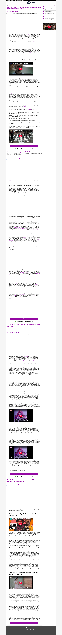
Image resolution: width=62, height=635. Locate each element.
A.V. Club (10, 0)
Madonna (13, 332)
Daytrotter (19, 0)
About (17, 627)
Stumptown (29, 109)
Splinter (16, 0)
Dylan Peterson (10, 10)
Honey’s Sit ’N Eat (12, 59)
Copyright (36, 627)
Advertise (24, 627)
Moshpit (22, 0)
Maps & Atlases (27, 34)
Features (10, 11)
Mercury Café (11, 93)
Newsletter (28, 627)
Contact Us (44, 627)
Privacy (40, 627)
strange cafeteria (21, 87)
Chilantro (29, 52)
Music (7, 11)
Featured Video (46, 22)
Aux (7, 484)
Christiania (36, 78)
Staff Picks (13, 484)
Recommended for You (47, 6)
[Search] (7, 5)
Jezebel (13, 0)
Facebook (32, 627)
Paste (7, 0)
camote (25, 106)
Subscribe (20, 627)
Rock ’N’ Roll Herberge (35, 41)
